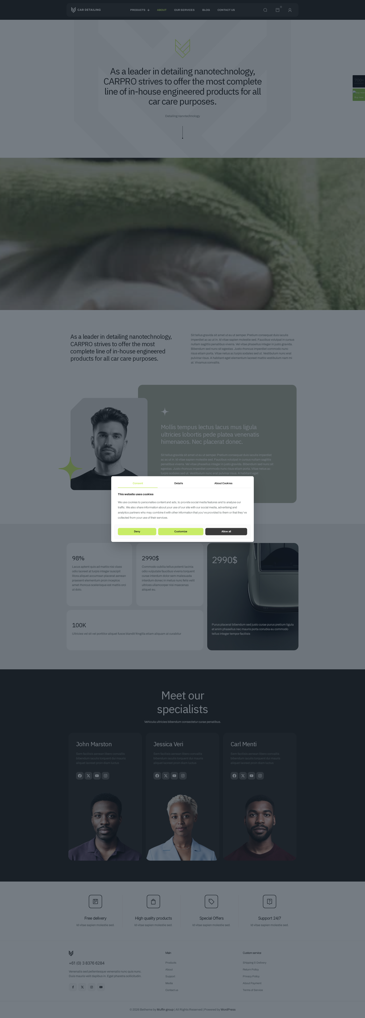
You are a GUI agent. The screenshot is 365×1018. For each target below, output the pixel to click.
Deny (137, 531)
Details (178, 483)
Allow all (226, 531)
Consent (138, 483)
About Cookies (223, 483)
